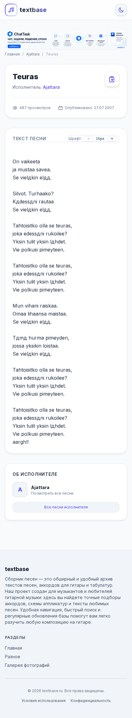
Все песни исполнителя (66, 507)
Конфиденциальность (91, 700)
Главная (12, 54)
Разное (12, 656)
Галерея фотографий (27, 665)
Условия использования (43, 700)
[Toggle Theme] (121, 10)
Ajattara (33, 54)
